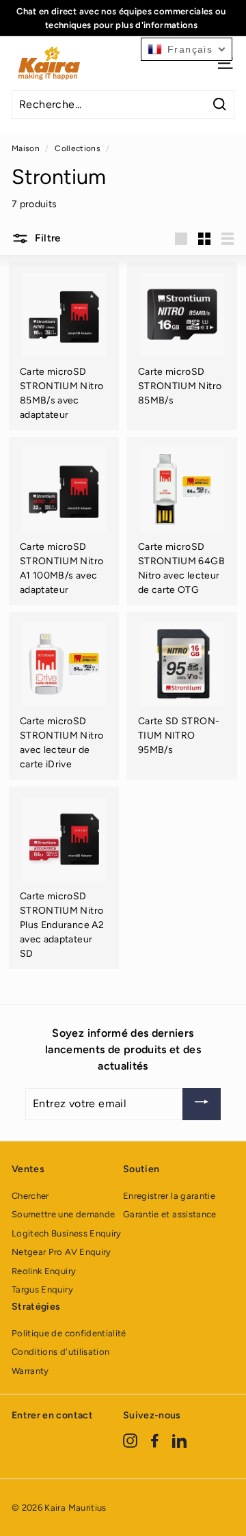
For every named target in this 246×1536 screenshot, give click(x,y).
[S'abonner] (201, 1104)
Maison (26, 148)
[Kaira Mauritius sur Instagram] (130, 1440)
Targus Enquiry (42, 1289)
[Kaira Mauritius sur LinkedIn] (179, 1440)
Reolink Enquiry (44, 1271)
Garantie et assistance (170, 1214)
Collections (77, 148)
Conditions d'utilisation (60, 1352)
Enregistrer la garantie (169, 1196)
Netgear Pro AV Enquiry (61, 1252)
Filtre (46, 238)
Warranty (30, 1371)
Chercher (30, 1196)
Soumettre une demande (63, 1214)
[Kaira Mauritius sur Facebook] (155, 1440)
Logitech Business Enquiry (67, 1233)
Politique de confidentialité (69, 1333)
